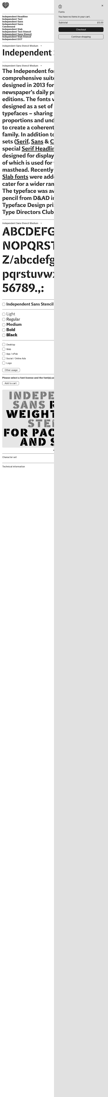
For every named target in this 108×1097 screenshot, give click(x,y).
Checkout (81, 29)
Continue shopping (81, 36)
